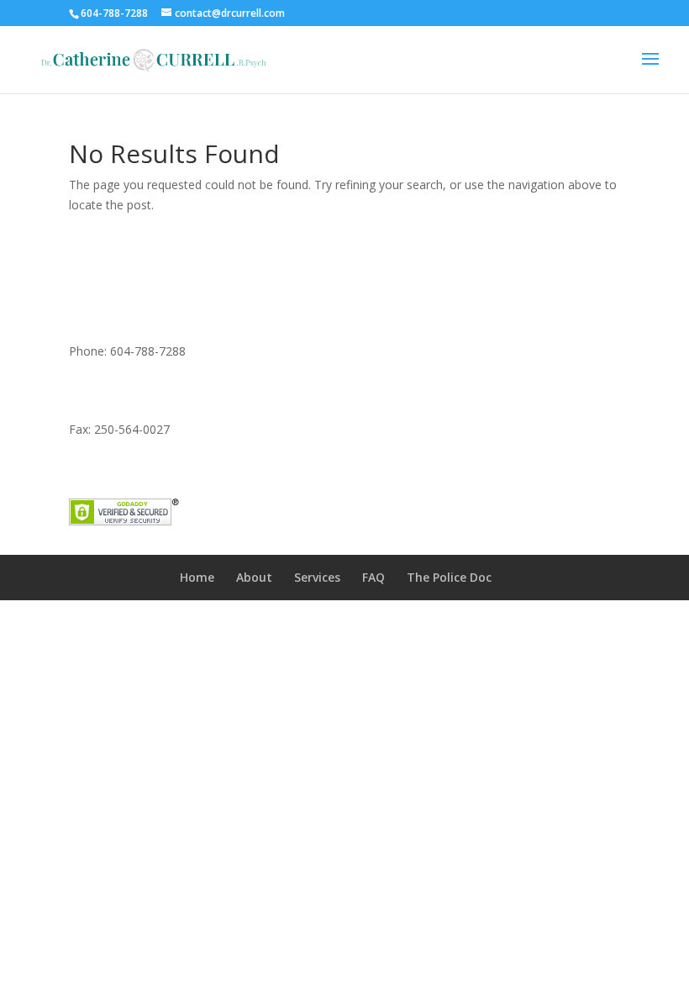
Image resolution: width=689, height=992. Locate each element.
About (254, 577)
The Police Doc (449, 577)
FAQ (373, 577)
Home (197, 577)
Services (317, 577)
